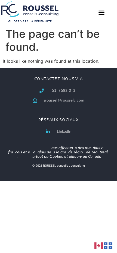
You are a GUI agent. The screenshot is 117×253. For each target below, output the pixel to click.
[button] (101, 12)
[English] (99, 245)
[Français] (108, 245)
